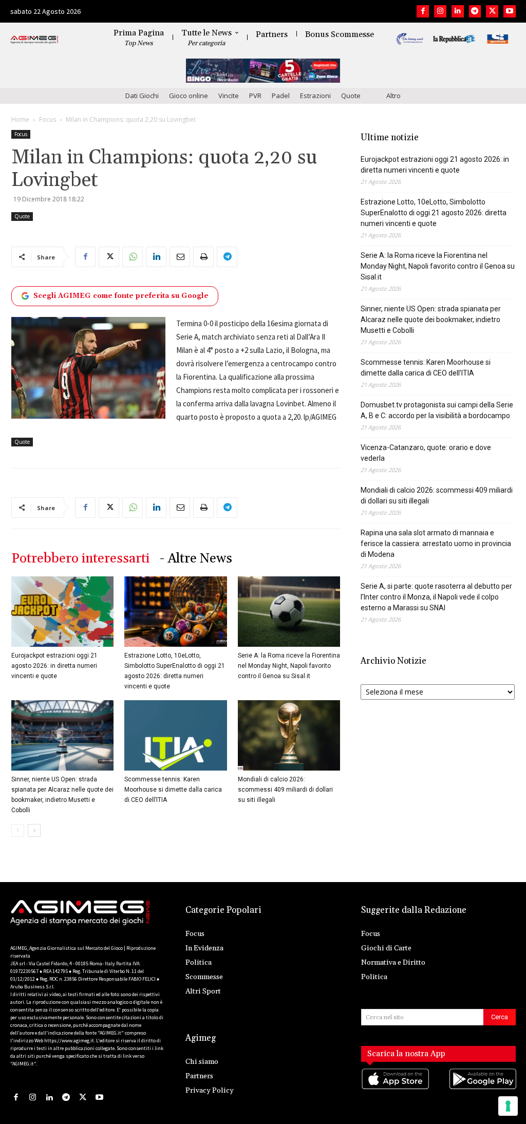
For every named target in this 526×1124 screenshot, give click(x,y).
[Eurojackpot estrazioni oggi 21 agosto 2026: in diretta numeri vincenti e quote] (62, 611)
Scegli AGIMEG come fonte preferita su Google (121, 296)
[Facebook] (423, 11)
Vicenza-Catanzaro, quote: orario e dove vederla (426, 452)
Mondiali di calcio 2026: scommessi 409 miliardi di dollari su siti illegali (285, 789)
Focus (47, 119)
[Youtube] (509, 11)
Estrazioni (315, 95)
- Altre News (196, 559)
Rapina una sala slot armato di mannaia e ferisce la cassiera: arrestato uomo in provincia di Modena (436, 543)
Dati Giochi (142, 95)
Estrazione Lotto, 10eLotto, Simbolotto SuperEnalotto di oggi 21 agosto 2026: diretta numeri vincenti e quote (433, 213)
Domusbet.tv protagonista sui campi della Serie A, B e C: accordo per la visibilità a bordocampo (437, 410)
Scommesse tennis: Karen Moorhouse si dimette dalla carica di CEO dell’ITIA (173, 789)
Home (20, 119)
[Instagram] (440, 11)
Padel (281, 95)
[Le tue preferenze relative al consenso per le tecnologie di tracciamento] (508, 1106)
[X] (492, 11)
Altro (393, 95)
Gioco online (188, 95)
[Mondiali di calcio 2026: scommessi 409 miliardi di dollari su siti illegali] (289, 735)
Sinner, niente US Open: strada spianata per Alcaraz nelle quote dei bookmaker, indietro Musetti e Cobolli (431, 319)
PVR (255, 95)
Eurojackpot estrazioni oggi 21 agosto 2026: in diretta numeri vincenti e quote (54, 666)
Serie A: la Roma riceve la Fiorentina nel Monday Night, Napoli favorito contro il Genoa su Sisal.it (289, 666)
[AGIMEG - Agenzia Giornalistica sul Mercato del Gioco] (34, 40)
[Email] (180, 257)
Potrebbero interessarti (80, 559)
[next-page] (34, 830)
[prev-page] (17, 830)
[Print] (203, 257)
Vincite (228, 95)
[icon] (394, 1089)
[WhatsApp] (132, 257)
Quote (351, 95)
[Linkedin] (458, 11)
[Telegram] (475, 11)
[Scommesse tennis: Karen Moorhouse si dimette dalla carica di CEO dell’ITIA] (175, 735)
